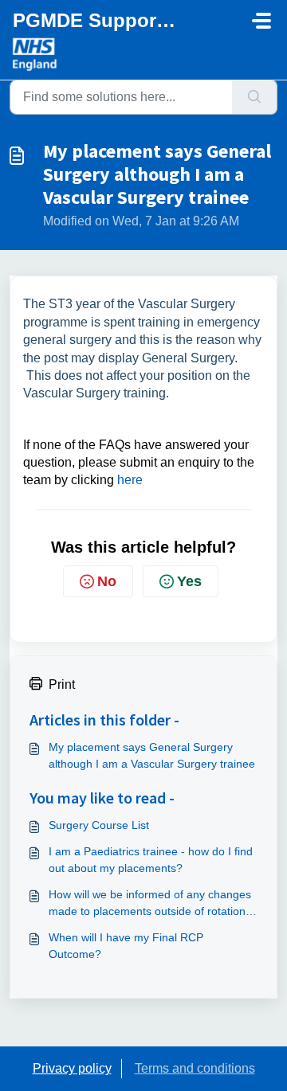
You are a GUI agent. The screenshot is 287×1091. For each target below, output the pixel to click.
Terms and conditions (195, 1068)
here (130, 480)
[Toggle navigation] (261, 20)
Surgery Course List (99, 825)
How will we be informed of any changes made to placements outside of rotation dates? (150, 904)
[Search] (254, 97)
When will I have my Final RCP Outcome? (126, 945)
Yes (189, 581)
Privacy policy (72, 1068)
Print (62, 684)
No (106, 581)
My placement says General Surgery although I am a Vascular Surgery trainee (152, 755)
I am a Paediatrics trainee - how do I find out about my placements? (151, 859)
